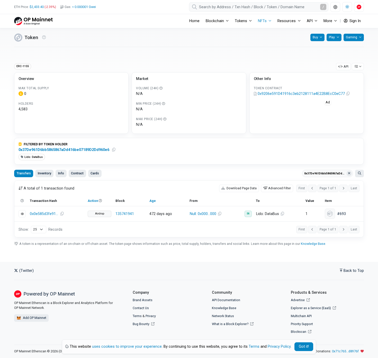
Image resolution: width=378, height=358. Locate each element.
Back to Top (354, 270)
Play (332, 37)
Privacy (151, 316)
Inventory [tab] (44, 173)
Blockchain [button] (215, 21)
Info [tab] (61, 173)
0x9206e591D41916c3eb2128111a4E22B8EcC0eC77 (301, 94)
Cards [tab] (95, 173)
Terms (137, 316)
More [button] (327, 21)
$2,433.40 (37, 7)
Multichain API (301, 316)
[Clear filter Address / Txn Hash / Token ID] (349, 173)
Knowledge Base (313, 244)
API (346, 66)
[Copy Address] (348, 94)
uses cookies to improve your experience (127, 346)
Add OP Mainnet (34, 318)
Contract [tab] (77, 173)
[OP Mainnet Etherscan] (33, 21)
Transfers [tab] (24, 173)
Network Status (223, 316)
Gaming (351, 37)
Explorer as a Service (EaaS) (311, 308)
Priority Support (302, 324)
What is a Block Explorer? (230, 324)
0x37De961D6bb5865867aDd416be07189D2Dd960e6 (64, 150)
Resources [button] (286, 21)
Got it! (304, 346)
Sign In (354, 21)
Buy (315, 37)
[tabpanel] (189, 208)
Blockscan (299, 332)
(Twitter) (26, 270)
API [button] (310, 21)
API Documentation (226, 300)
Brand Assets (142, 300)
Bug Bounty (141, 324)
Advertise (298, 300)
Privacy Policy (279, 346)
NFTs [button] (262, 21)
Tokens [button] (241, 21)
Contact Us (141, 308)
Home (194, 21)
